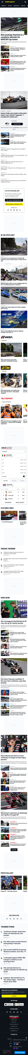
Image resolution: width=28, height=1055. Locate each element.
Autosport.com (14, 1026)
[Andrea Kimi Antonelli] (6, 495)
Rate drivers (8, 502)
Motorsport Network (11, 1052)
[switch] (24, 476)
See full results (20, 502)
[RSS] (20, 210)
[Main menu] (2, 2)
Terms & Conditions (7, 1050)
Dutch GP (9, 484)
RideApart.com (14, 1030)
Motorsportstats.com (14, 1028)
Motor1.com (14, 1022)
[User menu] (25, 2)
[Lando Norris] (6, 492)
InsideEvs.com (14, 1019)
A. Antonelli (10, 495)
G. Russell (10, 498)
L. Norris (10, 492)
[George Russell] (6, 499)
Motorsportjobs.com (14, 1024)
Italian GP (9, 455)
